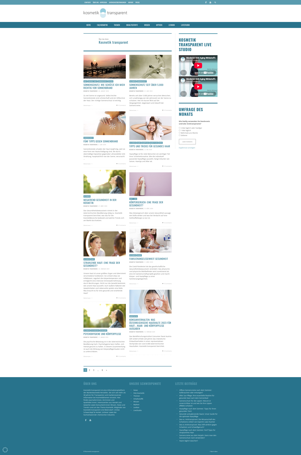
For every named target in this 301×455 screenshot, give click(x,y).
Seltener (184, 135)
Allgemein (133, 81)
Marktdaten (133, 316)
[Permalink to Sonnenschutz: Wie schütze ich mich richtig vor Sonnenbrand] (104, 66)
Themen (136, 396)
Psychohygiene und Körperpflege (102, 334)
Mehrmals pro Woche (189, 133)
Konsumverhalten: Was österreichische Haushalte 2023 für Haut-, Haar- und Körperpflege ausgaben (150, 324)
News (160, 143)
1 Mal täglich (186, 130)
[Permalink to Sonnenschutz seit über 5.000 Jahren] (150, 66)
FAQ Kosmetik (138, 393)
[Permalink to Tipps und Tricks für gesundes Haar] (150, 128)
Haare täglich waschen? (188, 441)
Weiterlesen (87, 105)
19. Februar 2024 (104, 269)
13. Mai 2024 (148, 149)
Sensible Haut (92, 81)
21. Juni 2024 (148, 91)
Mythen (136, 404)
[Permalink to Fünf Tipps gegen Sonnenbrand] (104, 123)
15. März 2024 (148, 208)
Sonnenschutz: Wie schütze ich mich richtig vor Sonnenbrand (104, 86)
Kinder (139, 255)
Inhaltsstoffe (138, 399)
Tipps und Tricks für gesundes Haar (149, 146)
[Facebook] (206, 2)
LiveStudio (137, 410)
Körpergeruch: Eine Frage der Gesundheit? (146, 203)
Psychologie (95, 330)
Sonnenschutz (102, 81)
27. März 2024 (103, 206)
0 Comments (122, 105)
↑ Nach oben (213, 451)
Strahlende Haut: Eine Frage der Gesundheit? (101, 264)
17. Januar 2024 (103, 337)
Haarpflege (145, 143)
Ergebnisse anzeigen (187, 148)
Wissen (111, 81)
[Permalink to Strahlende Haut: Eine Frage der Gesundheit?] (104, 244)
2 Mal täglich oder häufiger (191, 128)
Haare (139, 143)
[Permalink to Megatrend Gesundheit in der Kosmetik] (104, 181)
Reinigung (103, 330)
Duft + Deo (133, 199)
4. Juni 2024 (102, 144)
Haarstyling (154, 143)
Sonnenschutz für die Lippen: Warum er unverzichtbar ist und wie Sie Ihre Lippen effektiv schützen (195, 403)
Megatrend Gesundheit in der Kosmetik (100, 201)
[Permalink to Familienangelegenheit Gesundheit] (150, 240)
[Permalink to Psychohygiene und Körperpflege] (104, 316)
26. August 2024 (104, 91)
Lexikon (136, 407)
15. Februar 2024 (149, 332)
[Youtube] (210, 2)
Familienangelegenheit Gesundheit (148, 259)
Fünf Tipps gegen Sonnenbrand (100, 141)
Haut (85, 81)
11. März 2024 (148, 262)
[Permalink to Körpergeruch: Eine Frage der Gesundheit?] (150, 184)
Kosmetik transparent (90, 91)
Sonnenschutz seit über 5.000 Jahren (146, 86)
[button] (5, 450)
